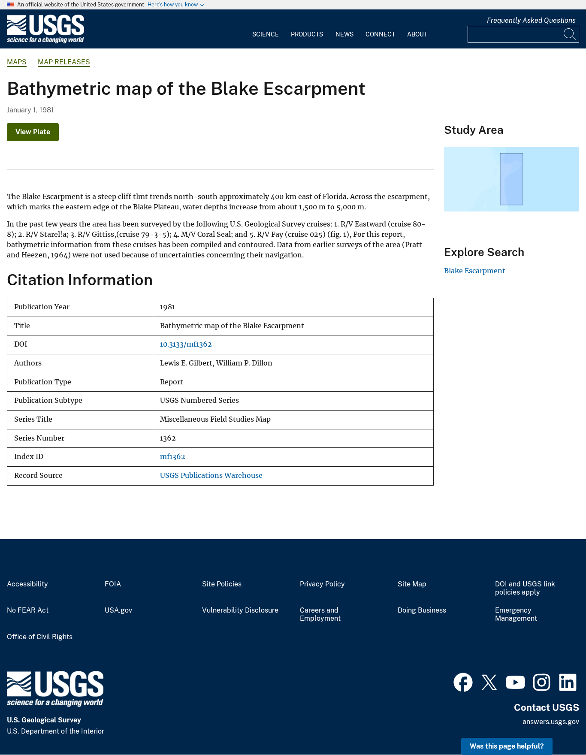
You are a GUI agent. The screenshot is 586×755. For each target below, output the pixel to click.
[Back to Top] (555, 724)
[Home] (45, 41)
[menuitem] (265, 29)
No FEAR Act (27, 610)
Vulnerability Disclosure (240, 610)
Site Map (412, 584)
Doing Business (422, 610)
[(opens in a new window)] (463, 681)
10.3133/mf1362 (186, 344)
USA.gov (118, 610)
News (344, 34)
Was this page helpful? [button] (507, 746)
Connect (380, 34)
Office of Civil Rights (39, 637)
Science (265, 34)
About (417, 34)
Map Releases (64, 62)
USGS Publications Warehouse (211, 475)
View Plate (32, 132)
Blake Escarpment (474, 270)
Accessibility (27, 584)
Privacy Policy (322, 584)
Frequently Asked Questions (531, 20)
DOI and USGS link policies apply (525, 588)
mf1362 (172, 457)
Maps (17, 62)
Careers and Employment (320, 614)
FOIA (113, 584)
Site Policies (222, 584)
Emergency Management (516, 614)
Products (307, 34)
